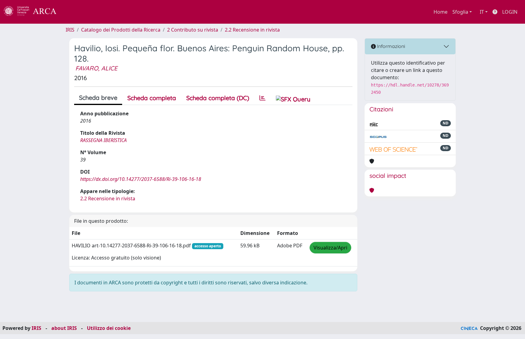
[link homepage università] (73, 12)
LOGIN (509, 11)
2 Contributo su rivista (192, 29)
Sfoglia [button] (460, 11)
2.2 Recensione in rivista (252, 29)
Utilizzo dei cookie (109, 328)
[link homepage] (33, 12)
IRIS (70, 29)
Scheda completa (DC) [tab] (217, 98)
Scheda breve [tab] (98, 97)
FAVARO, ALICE (96, 68)
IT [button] (482, 11)
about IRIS (64, 328)
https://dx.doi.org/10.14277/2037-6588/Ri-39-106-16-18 (140, 179)
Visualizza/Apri (330, 247)
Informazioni (390, 46)
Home (441, 11)
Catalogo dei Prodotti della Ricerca (120, 29)
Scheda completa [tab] (151, 98)
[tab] (262, 98)
